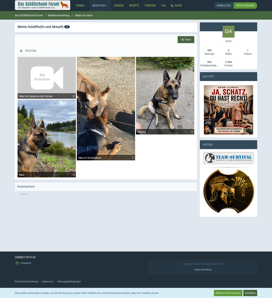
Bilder (228, 53)
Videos (248, 53)
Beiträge (209, 53)
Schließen (250, 293)
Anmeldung (224, 5)
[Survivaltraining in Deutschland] (228, 158)
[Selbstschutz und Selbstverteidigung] (228, 191)
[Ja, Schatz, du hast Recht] (228, 109)
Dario (229, 41)
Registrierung (245, 5)
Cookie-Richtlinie (202, 269)
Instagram (25, 263)
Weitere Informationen (228, 293)
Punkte (228, 65)
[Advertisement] (106, 221)
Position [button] (30, 50)
